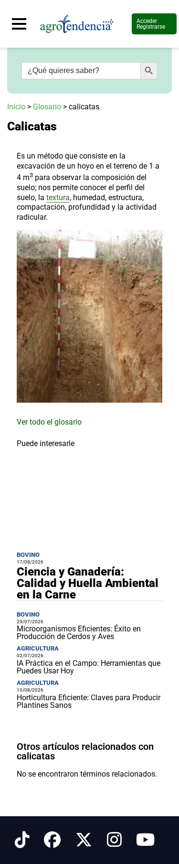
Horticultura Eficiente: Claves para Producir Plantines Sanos (88, 701)
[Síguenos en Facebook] (52, 840)
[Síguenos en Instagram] (114, 840)
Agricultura (38, 648)
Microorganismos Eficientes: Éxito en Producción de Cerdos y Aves (79, 632)
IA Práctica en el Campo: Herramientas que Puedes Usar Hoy (88, 667)
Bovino (28, 554)
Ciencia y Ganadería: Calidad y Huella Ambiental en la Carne (87, 583)
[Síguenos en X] (83, 840)
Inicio (16, 106)
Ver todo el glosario (49, 422)
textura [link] (58, 197)
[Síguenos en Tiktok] (22, 840)
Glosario (47, 106)
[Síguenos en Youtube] (145, 840)
